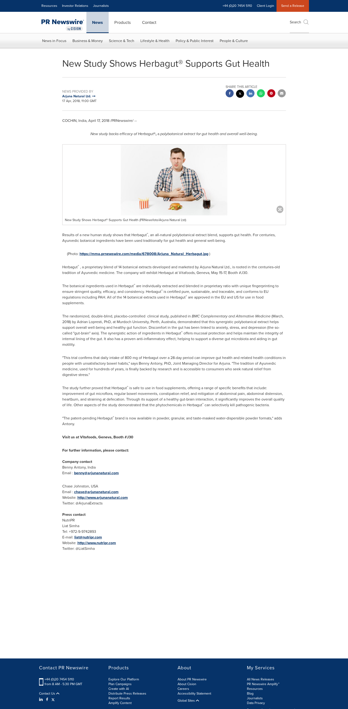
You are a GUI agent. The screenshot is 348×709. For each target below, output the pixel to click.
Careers (183, 688)
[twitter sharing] (240, 94)
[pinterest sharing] (271, 93)
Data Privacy (256, 702)
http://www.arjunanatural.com (102, 497)
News (97, 22)
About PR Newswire (192, 679)
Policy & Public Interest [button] (195, 40)
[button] (174, 180)
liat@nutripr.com (88, 537)
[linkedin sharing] (250, 93)
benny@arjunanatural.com (96, 473)
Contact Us (47, 693)
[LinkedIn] (41, 699)
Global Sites (187, 700)
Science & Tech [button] (121, 40)
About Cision (187, 684)
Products (122, 22)
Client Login (265, 5)
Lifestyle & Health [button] (155, 40)
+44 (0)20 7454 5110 (59, 679)
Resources (49, 5)
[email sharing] (282, 93)
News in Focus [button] (54, 40)
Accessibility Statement (194, 693)
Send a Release (292, 5)
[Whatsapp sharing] (261, 93)
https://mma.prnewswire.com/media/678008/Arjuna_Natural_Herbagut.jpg (144, 253)
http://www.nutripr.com (96, 543)
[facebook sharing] (230, 93)
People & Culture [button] (234, 40)
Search (295, 22)
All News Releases (260, 679)
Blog (250, 693)
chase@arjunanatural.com (96, 492)
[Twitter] (53, 699)
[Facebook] (47, 699)
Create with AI (118, 688)
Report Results (119, 698)
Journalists (101, 5)
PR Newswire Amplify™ (263, 684)
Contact (149, 22)
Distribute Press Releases (127, 693)
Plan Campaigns (120, 684)
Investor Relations (75, 5)
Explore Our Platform (123, 679)
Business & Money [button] (87, 40)
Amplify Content (120, 702)
